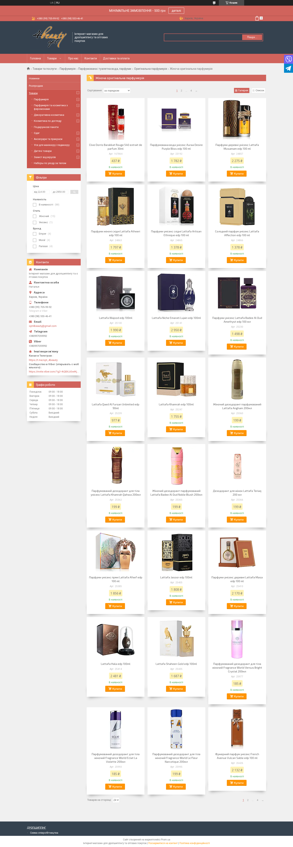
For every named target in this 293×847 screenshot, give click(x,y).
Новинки (34, 78)
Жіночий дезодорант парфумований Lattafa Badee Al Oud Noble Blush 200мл (176, 492)
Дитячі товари (43, 150)
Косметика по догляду (47, 120)
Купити (117, 173)
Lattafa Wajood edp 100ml (115, 317)
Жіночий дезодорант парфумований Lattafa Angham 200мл (237, 406)
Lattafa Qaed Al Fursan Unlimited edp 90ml (115, 406)
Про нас (73, 58)
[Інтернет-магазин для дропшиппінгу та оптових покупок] (50, 37)
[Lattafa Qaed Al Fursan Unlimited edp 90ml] (116, 379)
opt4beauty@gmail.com (43, 325)
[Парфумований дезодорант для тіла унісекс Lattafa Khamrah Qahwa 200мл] (116, 466)
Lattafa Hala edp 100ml (115, 663)
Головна (35, 58)
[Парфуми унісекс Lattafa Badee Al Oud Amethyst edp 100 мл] (237, 293)
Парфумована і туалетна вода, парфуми (104, 68)
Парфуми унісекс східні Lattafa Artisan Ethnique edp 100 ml (176, 233)
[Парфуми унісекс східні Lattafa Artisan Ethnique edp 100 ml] (176, 206)
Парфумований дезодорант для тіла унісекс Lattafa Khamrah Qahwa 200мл (116, 492)
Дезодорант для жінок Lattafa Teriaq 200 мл (237, 492)
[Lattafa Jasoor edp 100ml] (176, 552)
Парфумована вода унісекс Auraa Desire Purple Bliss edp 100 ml (176, 146)
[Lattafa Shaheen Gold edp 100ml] (176, 639)
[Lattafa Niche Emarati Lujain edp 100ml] (176, 293)
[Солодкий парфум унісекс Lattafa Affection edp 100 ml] (237, 206)
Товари (52, 58)
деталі (176, 11)
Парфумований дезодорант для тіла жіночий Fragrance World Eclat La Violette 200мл (116, 757)
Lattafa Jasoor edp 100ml (176, 577)
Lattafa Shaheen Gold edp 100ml (176, 663)
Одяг (37, 133)
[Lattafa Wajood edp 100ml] (116, 293)
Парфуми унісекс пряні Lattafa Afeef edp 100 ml (115, 579)
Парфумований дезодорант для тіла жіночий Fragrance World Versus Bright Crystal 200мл (237, 667)
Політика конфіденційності (194, 843)
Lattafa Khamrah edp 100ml (176, 404)
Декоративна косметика (49, 114)
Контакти (91, 58)
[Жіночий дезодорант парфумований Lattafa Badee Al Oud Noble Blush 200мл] (176, 466)
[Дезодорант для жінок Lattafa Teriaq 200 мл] (237, 466)
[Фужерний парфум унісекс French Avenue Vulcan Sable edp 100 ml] (237, 729)
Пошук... (252, 37)
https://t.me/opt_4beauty (43, 360)
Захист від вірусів (45, 157)
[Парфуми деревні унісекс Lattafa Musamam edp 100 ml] (237, 120)
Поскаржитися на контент (163, 843)
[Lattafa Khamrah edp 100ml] (176, 379)
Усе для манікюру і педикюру (52, 144)
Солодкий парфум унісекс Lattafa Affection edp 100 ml (237, 233)
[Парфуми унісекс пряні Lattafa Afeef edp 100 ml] (116, 552)
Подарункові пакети (46, 127)
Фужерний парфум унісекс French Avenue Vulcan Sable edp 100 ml (237, 756)
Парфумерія (68, 68)
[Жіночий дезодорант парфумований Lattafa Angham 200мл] (237, 379)
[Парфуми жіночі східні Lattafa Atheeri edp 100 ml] (116, 206)
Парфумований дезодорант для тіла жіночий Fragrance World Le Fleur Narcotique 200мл (176, 757)
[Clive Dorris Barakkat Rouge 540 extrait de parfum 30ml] (116, 120)
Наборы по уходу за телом (50, 163)
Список (260, 90)
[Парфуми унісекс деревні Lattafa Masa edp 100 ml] (237, 552)
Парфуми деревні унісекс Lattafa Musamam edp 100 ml (237, 146)
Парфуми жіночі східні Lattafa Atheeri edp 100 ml (115, 233)
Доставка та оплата (116, 58)
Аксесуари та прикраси (48, 139)
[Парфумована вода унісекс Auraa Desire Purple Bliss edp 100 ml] (176, 120)
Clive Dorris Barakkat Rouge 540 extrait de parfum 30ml (115, 146)
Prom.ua (165, 839)
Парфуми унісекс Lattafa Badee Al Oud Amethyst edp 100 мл (237, 319)
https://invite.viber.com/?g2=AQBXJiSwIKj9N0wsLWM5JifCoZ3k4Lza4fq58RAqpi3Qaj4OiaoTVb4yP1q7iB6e (54, 371)
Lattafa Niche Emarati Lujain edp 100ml (176, 317)
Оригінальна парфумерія (150, 68)
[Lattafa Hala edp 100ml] (116, 639)
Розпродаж (36, 85)
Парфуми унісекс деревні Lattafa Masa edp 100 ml (237, 579)
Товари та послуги (44, 68)
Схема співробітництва (44, 832)
